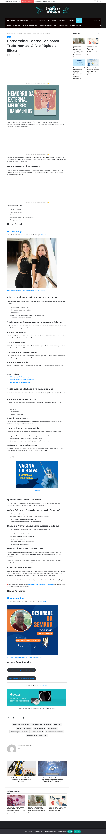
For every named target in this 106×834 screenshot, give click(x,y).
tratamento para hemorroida (37, 735)
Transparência (62, 25)
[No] (104, 831)
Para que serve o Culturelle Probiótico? (22, 379)
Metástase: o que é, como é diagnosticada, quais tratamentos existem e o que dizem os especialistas (16, 809)
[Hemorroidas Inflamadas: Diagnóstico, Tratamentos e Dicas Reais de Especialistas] (37, 800)
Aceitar (70, 831)
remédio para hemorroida (20, 732)
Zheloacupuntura (15, 598)
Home (7, 20)
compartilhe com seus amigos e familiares (41, 584)
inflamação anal (40, 728)
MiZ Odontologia (15, 231)
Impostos (42, 20)
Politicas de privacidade (30, 25)
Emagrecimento (22, 657)
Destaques (34, 20)
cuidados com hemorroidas (42, 724)
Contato (8, 25)
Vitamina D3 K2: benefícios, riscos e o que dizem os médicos (93, 70)
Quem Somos (35, 290)
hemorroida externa (24, 728)
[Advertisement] (37, 70)
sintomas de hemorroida (55, 732)
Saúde (78, 20)
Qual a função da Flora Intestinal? (20, 382)
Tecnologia (71, 20)
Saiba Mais (44, 235)
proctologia (52, 728)
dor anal (57, 724)
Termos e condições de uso (48, 25)
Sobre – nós (16, 25)
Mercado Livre (43, 686)
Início (9, 33)
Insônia (38, 657)
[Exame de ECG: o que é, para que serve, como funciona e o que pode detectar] (58, 800)
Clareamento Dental (24, 290)
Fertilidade (10, 657)
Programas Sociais (22, 20)
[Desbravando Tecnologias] (53, 10)
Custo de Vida (52, 20)
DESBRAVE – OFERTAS (75, 25)
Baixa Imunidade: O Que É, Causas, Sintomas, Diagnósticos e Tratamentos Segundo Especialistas (79, 73)
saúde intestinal (37, 732)
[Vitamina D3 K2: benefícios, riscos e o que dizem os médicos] (93, 62)
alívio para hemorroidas (21, 724)
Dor (16, 657)
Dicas (13, 20)
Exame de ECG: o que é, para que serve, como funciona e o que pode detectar (55, 1)
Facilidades (61, 20)
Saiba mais (37, 490)
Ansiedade (32, 657)
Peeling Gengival (12, 290)
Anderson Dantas (14, 55)
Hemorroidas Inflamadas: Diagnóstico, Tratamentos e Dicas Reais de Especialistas (36, 808)
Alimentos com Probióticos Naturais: (21, 377)
